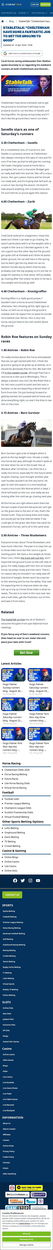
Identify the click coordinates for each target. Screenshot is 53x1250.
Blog (11, 21)
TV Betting (10, 841)
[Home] (2, 21)
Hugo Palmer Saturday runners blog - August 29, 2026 (38, 688)
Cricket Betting (12, 846)
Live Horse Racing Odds (17, 783)
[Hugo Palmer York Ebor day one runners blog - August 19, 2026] (40, 733)
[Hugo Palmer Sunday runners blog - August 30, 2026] (13, 674)
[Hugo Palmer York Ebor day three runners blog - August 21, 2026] (40, 704)
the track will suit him (32, 558)
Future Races (11, 778)
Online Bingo (11, 857)
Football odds (12, 798)
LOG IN (34, 4)
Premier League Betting (17, 803)
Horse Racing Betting (16, 774)
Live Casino (10, 866)
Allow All (26, 1234)
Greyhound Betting (15, 832)
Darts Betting (12, 837)
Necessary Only (26, 1239)
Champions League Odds (18, 807)
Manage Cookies (26, 1245)
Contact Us (12, 894)
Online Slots (11, 870)
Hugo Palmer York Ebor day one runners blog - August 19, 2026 (39, 747)
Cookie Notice (24, 1223)
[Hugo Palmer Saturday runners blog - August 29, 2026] (40, 674)
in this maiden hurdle (16, 372)
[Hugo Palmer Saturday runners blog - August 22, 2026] (13, 704)
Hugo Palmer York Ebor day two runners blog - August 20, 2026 (12, 747)
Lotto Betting (12, 828)
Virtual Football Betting (17, 816)
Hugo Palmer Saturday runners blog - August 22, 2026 (12, 717)
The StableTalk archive (13, 619)
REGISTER (45, 4)
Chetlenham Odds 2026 (17, 769)
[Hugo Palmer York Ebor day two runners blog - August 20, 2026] (13, 733)
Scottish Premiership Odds (19, 812)
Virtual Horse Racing (15, 787)
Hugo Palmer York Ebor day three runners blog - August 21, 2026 (39, 717)
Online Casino (12, 861)
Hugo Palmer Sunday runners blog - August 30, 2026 (12, 688)
